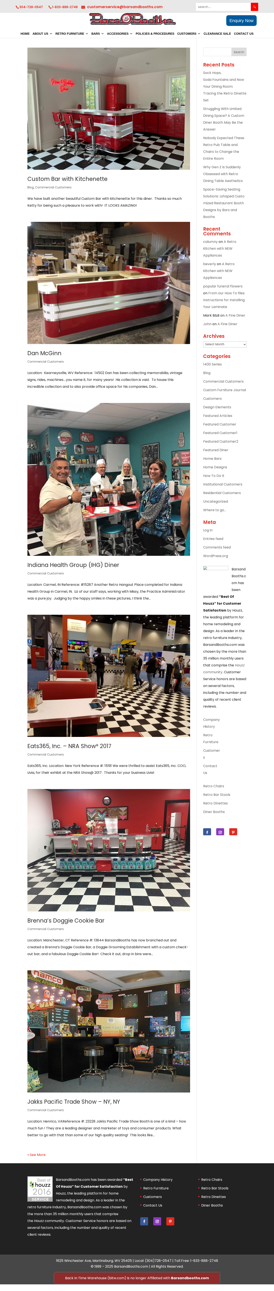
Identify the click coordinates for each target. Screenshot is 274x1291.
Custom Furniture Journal (224, 390)
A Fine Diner (235, 315)
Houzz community (49, 1220)
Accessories (117, 33)
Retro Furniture (69, 33)
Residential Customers (222, 492)
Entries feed (213, 538)
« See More (36, 1154)
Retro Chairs (213, 786)
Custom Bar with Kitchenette (67, 179)
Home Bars (212, 458)
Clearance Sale (217, 33)
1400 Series (212, 364)
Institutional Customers (222, 484)
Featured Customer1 (220, 432)
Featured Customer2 (220, 441)
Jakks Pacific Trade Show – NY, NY (73, 1102)
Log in (208, 530)
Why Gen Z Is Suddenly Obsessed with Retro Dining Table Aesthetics (223, 174)
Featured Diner (215, 450)
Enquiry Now (241, 20)
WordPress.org (215, 555)
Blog (30, 187)
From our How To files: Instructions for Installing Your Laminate (224, 300)
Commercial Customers (53, 187)
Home (25, 33)
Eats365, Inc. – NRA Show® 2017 (69, 746)
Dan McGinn (44, 353)
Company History (158, 1179)
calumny (210, 241)
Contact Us (243, 33)
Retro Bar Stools (216, 794)
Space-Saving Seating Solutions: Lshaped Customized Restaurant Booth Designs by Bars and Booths (223, 203)
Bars (95, 33)
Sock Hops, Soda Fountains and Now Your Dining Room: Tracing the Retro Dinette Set (224, 86)
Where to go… (214, 510)
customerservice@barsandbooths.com (125, 6)
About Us (40, 33)
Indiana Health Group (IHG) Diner (73, 565)
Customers (186, 33)
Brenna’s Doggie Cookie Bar (65, 920)
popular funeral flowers (223, 286)
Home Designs (215, 467)
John (207, 324)
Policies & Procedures (155, 33)
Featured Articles (217, 415)
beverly (209, 264)
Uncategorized (215, 501)
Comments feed (217, 547)
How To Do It (213, 475)
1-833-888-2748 (65, 7)
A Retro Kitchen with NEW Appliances (219, 248)
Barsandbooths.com (190, 1278)
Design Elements (217, 407)
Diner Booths (214, 811)
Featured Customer (219, 424)
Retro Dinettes (215, 803)
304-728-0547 (31, 7)
